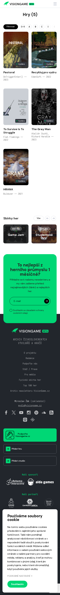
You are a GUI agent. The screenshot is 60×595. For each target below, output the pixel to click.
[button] (47, 218)
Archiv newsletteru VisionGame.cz (30, 390)
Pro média (30, 374)
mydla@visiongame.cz (30, 405)
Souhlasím (17, 584)
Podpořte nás (30, 363)
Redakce (30, 358)
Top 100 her (30, 385)
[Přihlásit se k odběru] (46, 301)
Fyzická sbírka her (30, 379)
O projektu (30, 352)
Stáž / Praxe (30, 369)
